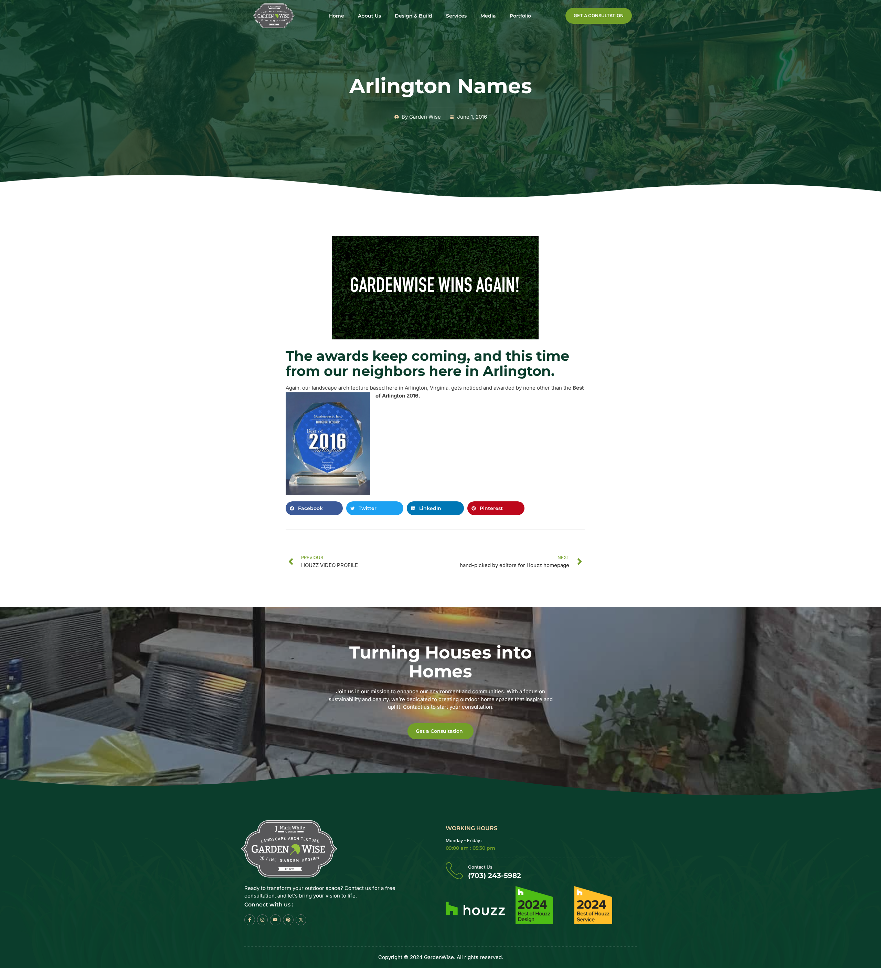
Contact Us (480, 867)
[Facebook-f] (249, 919)
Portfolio (520, 16)
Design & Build (413, 16)
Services (456, 16)
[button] (314, 508)
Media (488, 16)
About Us (369, 16)
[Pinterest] (288, 919)
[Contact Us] (454, 870)
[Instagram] (262, 919)
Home (336, 16)
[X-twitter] (301, 919)
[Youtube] (275, 919)
